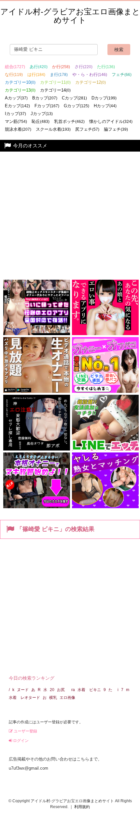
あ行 (39, 66)
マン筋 (16, 121)
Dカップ (104, 98)
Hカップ (105, 105)
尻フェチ (87, 129)
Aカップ (16, 98)
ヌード (23, 689)
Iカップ (15, 113)
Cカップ (74, 98)
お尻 (63, 689)
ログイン (20, 740)
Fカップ (47, 105)
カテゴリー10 (20, 82)
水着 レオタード (24, 697)
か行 (61, 66)
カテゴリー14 (55, 90)
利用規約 (82, 807)
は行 (36, 74)
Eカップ (17, 105)
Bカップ (44, 98)
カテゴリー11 (55, 82)
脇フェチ (116, 129)
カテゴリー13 (20, 90)
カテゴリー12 (90, 82)
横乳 (53, 697)
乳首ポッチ (69, 121)
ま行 (59, 74)
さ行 (83, 66)
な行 (14, 74)
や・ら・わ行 (89, 74)
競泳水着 (18, 129)
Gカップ (76, 105)
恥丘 (40, 121)
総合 (15, 66)
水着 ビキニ (89, 689)
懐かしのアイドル (111, 121)
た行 (106, 66)
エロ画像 (67, 697)
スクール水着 (53, 129)
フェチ (122, 74)
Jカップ (42, 113)
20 (52, 689)
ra (73, 689)
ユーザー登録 (25, 731)
